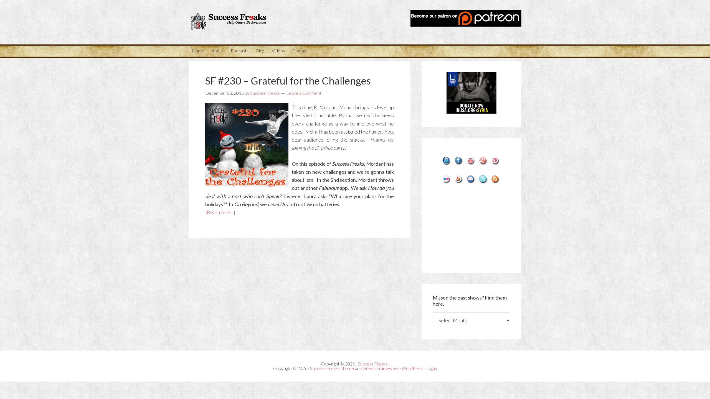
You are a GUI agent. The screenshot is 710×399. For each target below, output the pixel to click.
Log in (431, 368)
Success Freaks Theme (332, 368)
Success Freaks (238, 22)
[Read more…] (220, 212)
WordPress (413, 368)
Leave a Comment (303, 93)
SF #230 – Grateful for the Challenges (288, 81)
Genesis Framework (379, 368)
